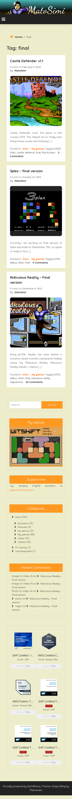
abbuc (13, 262)
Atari (25, 148)
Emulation (23, 523)
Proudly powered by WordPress (22, 786)
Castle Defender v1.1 (26, 61)
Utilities (22, 541)
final (38, 152)
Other (21, 538)
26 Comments (34, 382)
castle (20, 152)
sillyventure (16, 382)
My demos (23, 530)
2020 (58, 148)
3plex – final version (26, 171)
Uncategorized (23, 551)
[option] (36, 447)
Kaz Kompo (48, 152)
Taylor (18, 606)
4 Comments (40, 262)
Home (18, 36)
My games (37, 148)
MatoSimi (46, 10)
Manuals (22, 527)
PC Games (21, 547)
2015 (57, 259)
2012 (57, 374)
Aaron (18, 598)
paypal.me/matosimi (21, 490)
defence (29, 152)
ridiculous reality (40, 378)
